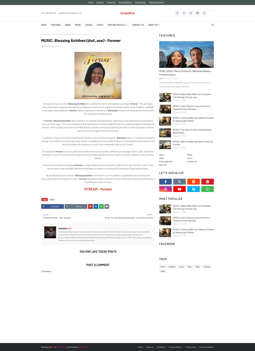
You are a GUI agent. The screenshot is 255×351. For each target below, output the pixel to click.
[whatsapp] (204, 13)
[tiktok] (211, 10)
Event (163, 267)
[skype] (193, 189)
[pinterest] (197, 13)
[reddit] (193, 182)
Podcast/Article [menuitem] (116, 25)
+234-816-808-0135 (48, 13)
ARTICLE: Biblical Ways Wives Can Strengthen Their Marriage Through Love (192, 95)
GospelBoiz (127, 13)
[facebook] (177, 13)
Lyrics (189, 158)
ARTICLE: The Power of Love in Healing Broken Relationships (192, 131)
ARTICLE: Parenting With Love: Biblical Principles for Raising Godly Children (193, 119)
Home (91, 2)
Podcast (207, 267)
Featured (172, 267)
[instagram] (190, 13)
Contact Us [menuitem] (138, 25)
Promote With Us (125, 2)
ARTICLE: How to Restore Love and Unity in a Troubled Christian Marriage (191, 107)
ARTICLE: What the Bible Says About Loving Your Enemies (193, 143)
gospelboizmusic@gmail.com (70, 13)
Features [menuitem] (56, 25)
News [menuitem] (68, 25)
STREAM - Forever (98, 189)
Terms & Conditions (156, 2)
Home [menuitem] (43, 25)
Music (49, 34)
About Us (100, 2)
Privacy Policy (140, 2)
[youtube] (179, 189)
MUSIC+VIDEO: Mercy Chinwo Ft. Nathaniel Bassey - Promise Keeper (185, 73)
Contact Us (111, 2)
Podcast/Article (165, 161)
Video (161, 158)
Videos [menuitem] (88, 25)
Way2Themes (62, 347)
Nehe (43, 46)
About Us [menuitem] (153, 25)
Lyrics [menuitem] (100, 25)
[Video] (186, 54)
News (161, 155)
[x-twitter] (184, 13)
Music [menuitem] (78, 25)
